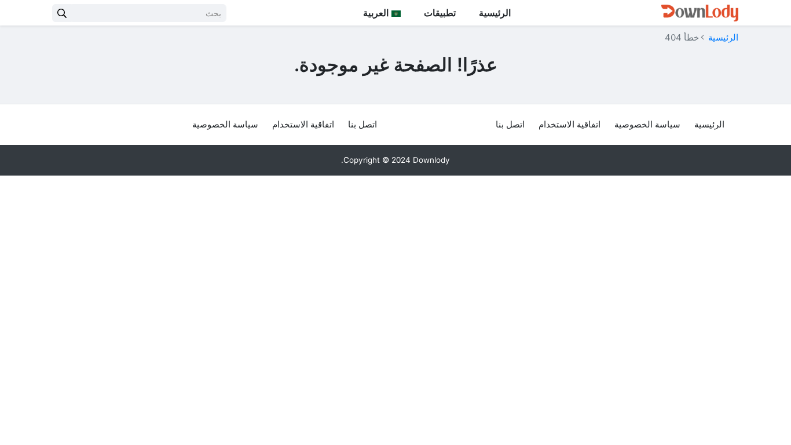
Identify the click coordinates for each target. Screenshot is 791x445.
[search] (62, 13)
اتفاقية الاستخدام (569, 124)
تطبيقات (440, 13)
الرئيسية (495, 13)
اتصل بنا (510, 124)
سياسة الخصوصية (647, 124)
